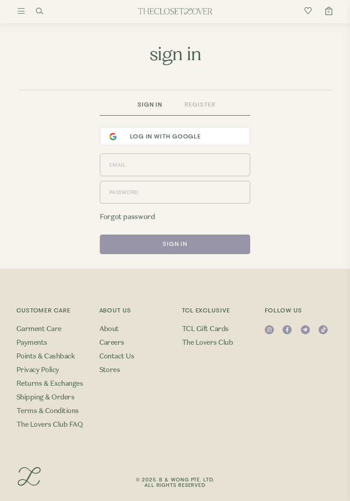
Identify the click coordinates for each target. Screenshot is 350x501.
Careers (111, 342)
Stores (109, 370)
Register (200, 104)
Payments (31, 342)
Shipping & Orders (45, 397)
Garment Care (39, 329)
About (109, 329)
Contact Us (116, 356)
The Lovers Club (207, 342)
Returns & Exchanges (49, 383)
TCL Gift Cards (205, 329)
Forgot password (127, 216)
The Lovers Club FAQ (49, 424)
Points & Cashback (45, 356)
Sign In (150, 104)
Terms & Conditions (47, 411)
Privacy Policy (37, 370)
